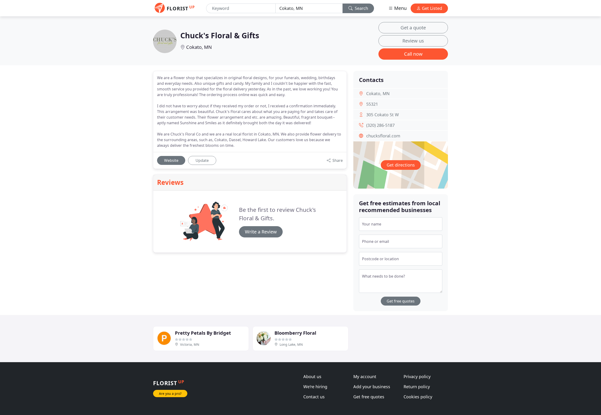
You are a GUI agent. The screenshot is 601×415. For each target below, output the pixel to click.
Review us (413, 41)
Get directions (401, 165)
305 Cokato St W (382, 114)
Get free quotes (401, 301)
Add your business (371, 386)
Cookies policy (418, 396)
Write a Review (261, 232)
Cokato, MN (199, 47)
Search (361, 8)
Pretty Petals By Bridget (203, 333)
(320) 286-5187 (380, 125)
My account (364, 376)
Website (171, 160)
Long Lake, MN (291, 344)
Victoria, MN (189, 344)
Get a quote (413, 27)
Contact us (314, 396)
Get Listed (431, 8)
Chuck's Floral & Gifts (219, 35)
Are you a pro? (170, 393)
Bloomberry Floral (295, 333)
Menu (400, 8)
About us (312, 376)
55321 (372, 104)
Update (202, 160)
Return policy (417, 386)
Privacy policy (417, 376)
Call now (413, 54)
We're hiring (315, 386)
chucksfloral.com (383, 136)
